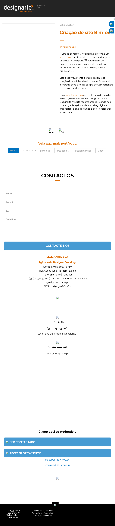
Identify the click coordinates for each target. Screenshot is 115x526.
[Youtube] (104, 517)
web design (66, 57)
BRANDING (45, 151)
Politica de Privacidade (43, 511)
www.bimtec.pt (67, 47)
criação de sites (74, 95)
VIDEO (101, 151)
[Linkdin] (101, 517)
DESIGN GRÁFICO (83, 151)
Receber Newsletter (57, 459)
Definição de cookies (43, 515)
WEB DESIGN (63, 151)
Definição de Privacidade (43, 513)
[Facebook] (99, 517)
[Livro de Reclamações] (72, 517)
